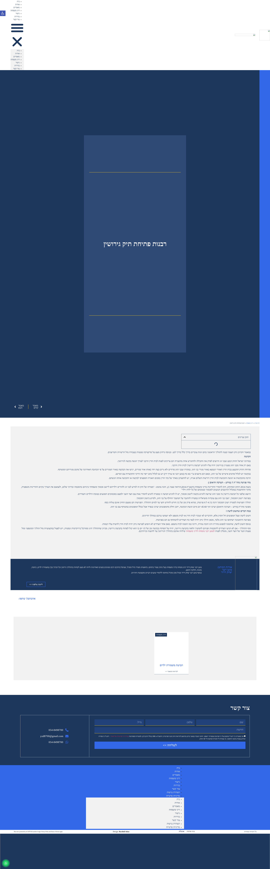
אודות (17, 4)
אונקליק (181, 831)
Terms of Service (55, 831)
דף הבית (257, 423)
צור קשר (16, 19)
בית (18, 1)
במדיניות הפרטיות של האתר (119, 736)
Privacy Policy (45, 831)
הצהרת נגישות (173, 792)
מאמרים (16, 7)
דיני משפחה (15, 10)
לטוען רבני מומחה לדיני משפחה (200, 531)
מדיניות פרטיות (173, 795)
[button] (17, 35)
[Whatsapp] (5, 863)
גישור (18, 13)
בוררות (17, 16)
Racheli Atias (124, 832)
